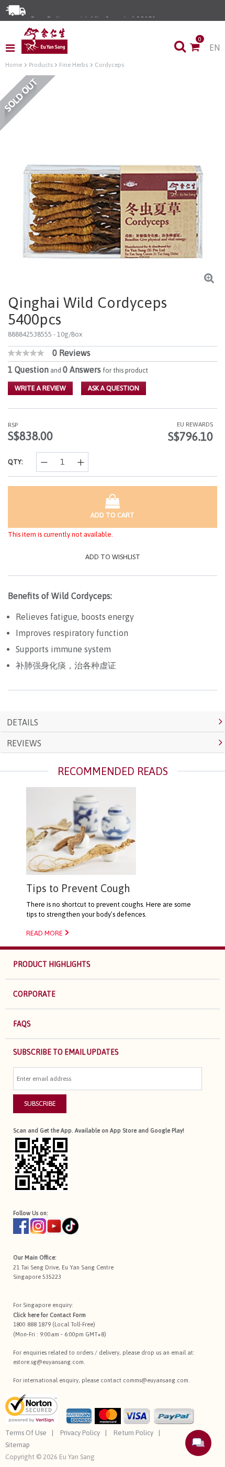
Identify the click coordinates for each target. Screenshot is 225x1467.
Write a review (40, 388)
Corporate (34, 994)
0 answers (82, 369)
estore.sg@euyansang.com (48, 1362)
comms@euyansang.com (155, 1380)
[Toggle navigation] (13, 48)
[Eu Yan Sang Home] (44, 41)
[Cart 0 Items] (199, 48)
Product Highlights (52, 964)
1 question (28, 369)
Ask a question (113, 388)
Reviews (24, 743)
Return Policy (133, 1433)
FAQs (22, 1024)
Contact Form (68, 1315)
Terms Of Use (26, 1433)
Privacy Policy (80, 1433)
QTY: (15, 462)
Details (22, 722)
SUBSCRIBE (40, 1103)
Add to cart (112, 515)
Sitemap (17, 1445)
